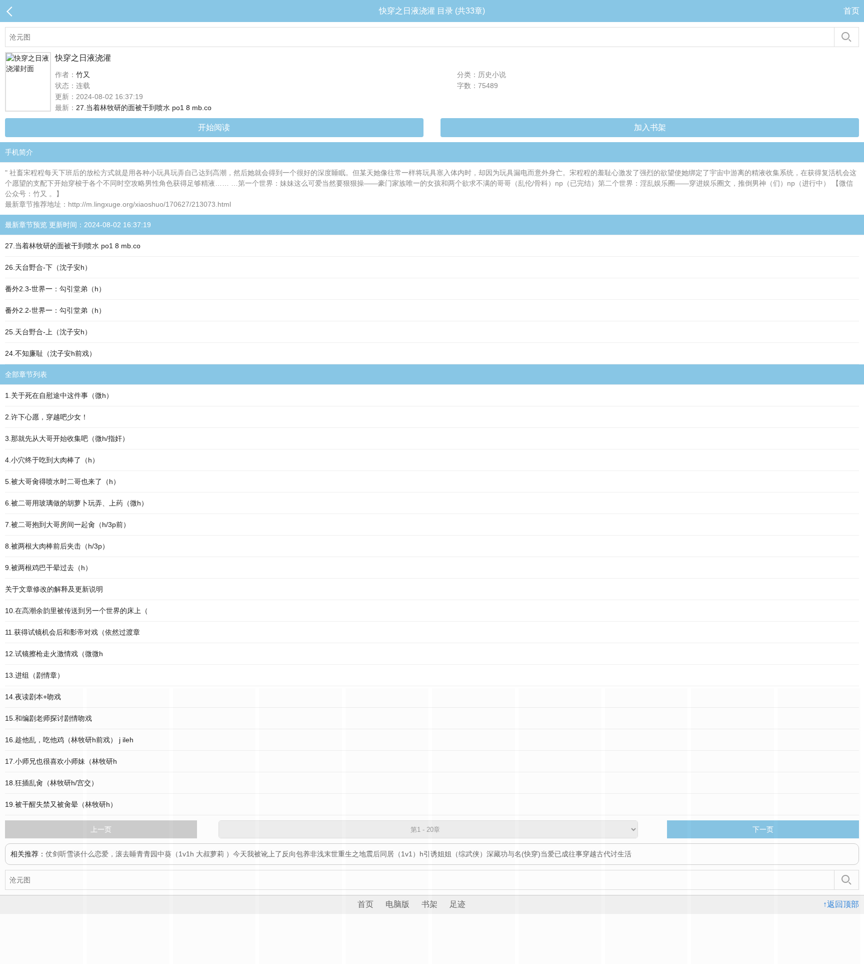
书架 (430, 904)
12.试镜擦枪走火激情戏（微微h (54, 654)
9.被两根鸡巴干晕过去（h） (48, 568)
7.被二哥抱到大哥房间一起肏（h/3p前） (67, 525)
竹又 (83, 75)
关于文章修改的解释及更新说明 (54, 589)
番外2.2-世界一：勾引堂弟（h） (55, 310)
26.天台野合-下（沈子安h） (48, 267)
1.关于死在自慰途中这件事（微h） (59, 395)
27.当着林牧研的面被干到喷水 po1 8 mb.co (144, 108)
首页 (852, 11)
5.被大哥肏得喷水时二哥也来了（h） (62, 481)
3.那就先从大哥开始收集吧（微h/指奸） (67, 438)
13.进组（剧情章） (34, 675)
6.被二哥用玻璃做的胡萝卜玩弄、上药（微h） (76, 503)
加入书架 (650, 127)
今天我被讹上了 (257, 854)
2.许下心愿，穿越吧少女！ (46, 417)
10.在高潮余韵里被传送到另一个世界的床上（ (76, 611)
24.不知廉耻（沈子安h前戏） (50, 353)
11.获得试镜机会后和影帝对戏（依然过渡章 (72, 632)
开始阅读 (214, 127)
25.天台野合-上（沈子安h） (48, 332)
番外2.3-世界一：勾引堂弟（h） (55, 289)
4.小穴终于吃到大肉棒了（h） (52, 460)
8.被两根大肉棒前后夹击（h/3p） (57, 546)
